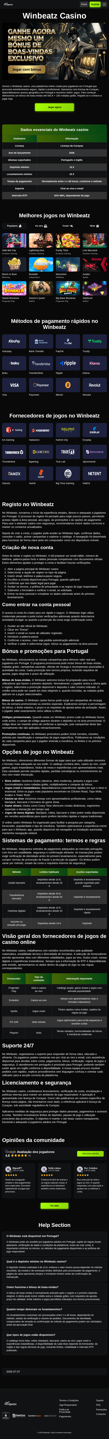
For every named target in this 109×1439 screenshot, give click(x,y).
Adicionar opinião (90, 1153)
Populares (12, 226)
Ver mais (54, 1206)
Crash (66, 226)
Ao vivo (39, 226)
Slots (92, 226)
